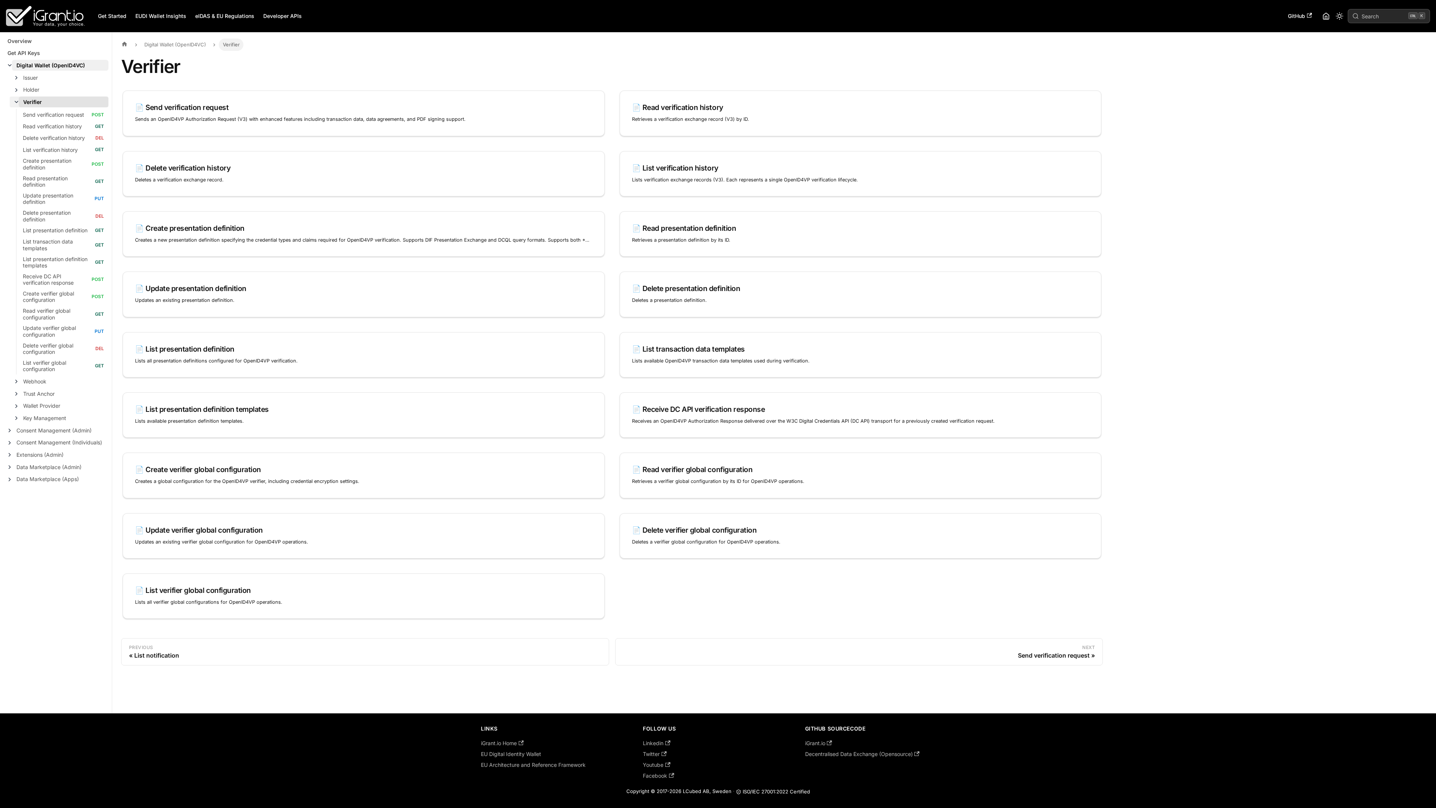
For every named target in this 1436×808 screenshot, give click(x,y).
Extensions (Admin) (40, 455)
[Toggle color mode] (1339, 16)
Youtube (653, 765)
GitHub (1296, 16)
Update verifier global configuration (49, 331)
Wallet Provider (41, 406)
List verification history (50, 150)
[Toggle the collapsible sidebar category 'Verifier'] (16, 102)
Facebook (655, 775)
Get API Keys (23, 53)
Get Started (112, 16)
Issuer (30, 77)
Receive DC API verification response (48, 279)
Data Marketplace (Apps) (47, 479)
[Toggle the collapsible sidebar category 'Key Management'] (16, 418)
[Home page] (126, 45)
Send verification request (53, 114)
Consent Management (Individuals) (59, 442)
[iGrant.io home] (1326, 16)
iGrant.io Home (499, 743)
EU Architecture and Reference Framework (533, 765)
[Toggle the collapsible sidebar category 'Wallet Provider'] (16, 406)
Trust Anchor (39, 394)
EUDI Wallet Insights (160, 16)
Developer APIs (282, 16)
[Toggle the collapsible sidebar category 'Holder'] (16, 90)
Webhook (34, 381)
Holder (31, 89)
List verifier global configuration (44, 366)
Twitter (651, 754)
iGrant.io (815, 743)
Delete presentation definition (47, 216)
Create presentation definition (47, 164)
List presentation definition (55, 230)
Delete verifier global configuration (48, 348)
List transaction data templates (48, 244)
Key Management (44, 418)
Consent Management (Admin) (54, 430)
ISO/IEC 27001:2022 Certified (776, 792)
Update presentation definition (48, 198)
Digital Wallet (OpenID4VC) (50, 65)
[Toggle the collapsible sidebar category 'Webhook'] (16, 381)
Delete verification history (54, 138)
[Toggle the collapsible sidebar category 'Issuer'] (16, 77)
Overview (19, 41)
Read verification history (52, 126)
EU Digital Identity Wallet (511, 754)
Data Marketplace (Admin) (49, 467)
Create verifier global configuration (48, 296)
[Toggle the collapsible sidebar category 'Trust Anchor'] (16, 394)
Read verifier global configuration (46, 314)
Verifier (32, 102)
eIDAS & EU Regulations (224, 16)
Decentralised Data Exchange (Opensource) (859, 754)
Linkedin (653, 743)
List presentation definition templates (55, 262)
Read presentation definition (45, 181)
